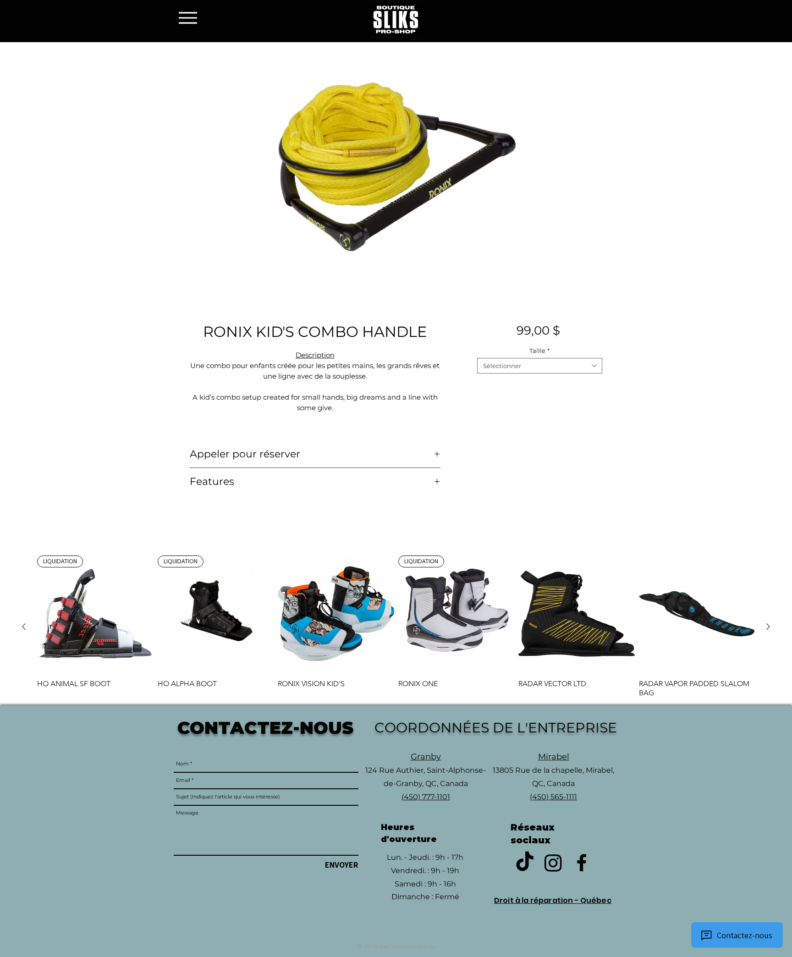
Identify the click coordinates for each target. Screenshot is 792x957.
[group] (396, 626)
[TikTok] (524, 862)
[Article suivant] (768, 626)
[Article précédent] (23, 626)
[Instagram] (553, 862)
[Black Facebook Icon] (581, 862)
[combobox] (539, 366)
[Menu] (190, 18)
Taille (539, 350)
